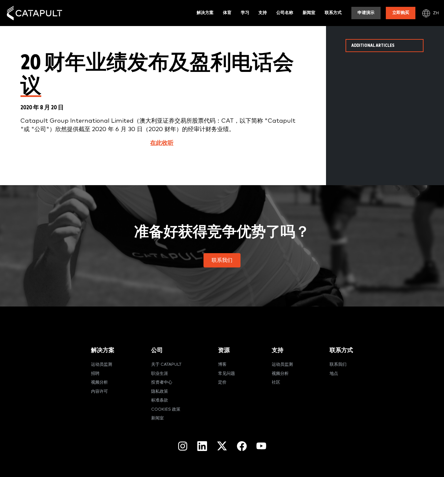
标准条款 (159, 400)
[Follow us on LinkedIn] (202, 446)
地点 (334, 374)
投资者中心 (161, 382)
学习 (245, 13)
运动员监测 (101, 364)
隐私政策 (159, 391)
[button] (222, 260)
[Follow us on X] (222, 446)
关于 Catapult (166, 364)
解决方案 (205, 13)
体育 (227, 13)
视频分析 (99, 382)
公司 (157, 350)
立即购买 (400, 13)
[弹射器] (34, 13)
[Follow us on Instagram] (183, 446)
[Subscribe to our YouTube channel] (261, 446)
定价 (222, 382)
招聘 (95, 374)
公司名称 (284, 13)
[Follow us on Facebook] (242, 446)
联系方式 (333, 13)
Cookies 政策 (165, 409)
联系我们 (338, 364)
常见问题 (226, 374)
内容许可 (99, 391)
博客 (222, 364)
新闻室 (309, 13)
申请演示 (366, 13)
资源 (224, 350)
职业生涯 (159, 374)
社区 (276, 382)
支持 (262, 13)
